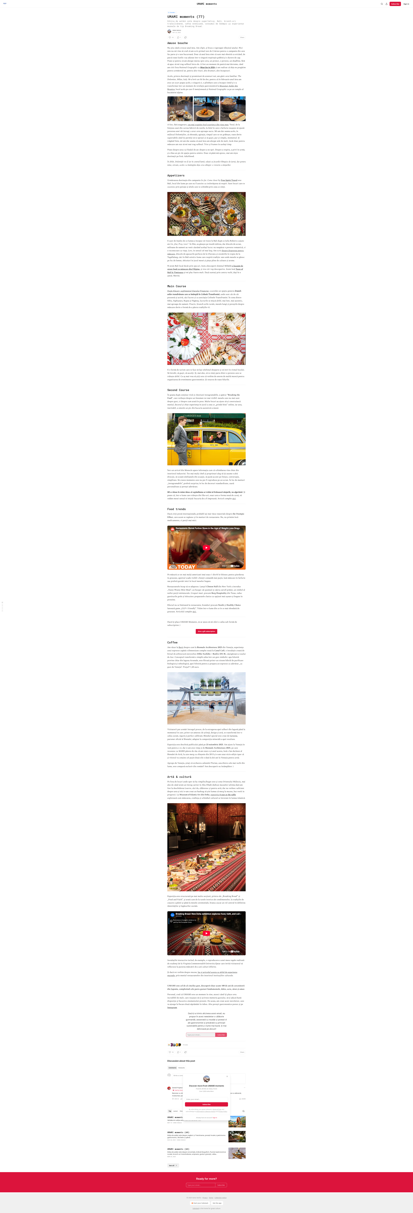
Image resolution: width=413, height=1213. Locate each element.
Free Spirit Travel (229, 180)
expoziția (215, 794)
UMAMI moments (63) (178, 1149)
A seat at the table (227, 794)
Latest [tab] (175, 1111)
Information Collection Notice (205, 1111)
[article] (206, 1121)
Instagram (172, 1007)
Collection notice (221, 1198)
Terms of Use (217, 1109)
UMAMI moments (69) (178, 1132)
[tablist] (176, 1068)
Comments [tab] (172, 1068)
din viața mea (222, 124)
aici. (194, 611)
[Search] (382, 4)
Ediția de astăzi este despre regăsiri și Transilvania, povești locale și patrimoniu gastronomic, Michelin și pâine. (196, 1136)
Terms (211, 1198)
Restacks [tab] (181, 1068)
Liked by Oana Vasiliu (181, 1090)
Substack (196, 1208)
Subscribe (395, 4)
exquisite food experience (205, 124)
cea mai (191, 124)
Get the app (217, 1203)
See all (171, 1165)
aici (234, 498)
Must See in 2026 (207, 67)
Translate (172, 12)
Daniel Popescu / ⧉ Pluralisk (182, 1088)
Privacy (205, 1198)
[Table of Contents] (2, 606)
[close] (227, 1076)
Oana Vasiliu (177, 30)
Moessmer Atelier (227, 86)
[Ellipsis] (244, 1087)
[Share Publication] (386, 4)
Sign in (406, 4)
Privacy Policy (222, 1111)
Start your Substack (200, 1203)
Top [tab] (170, 1111)
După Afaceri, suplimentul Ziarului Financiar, (188, 291)
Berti (181, 647)
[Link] (164, 43)
